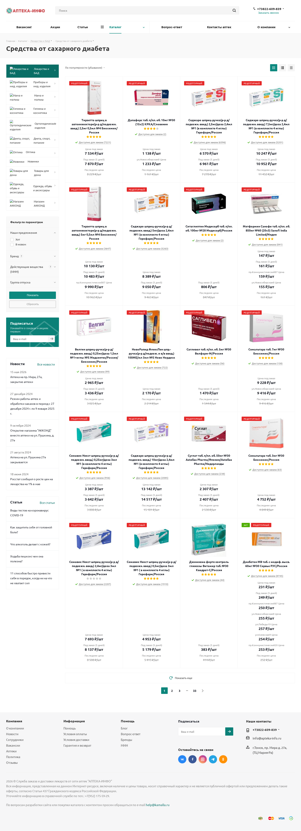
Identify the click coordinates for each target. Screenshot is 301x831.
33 (194, 690)
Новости (12, 734)
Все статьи (47, 502)
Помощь (69, 728)
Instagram (203, 759)
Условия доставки (76, 740)
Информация (74, 721)
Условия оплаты (75, 734)
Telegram (213, 759)
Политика (13, 757)
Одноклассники (223, 759)
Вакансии (13, 745)
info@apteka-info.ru (267, 738)
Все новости (46, 364)
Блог (124, 728)
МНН (124, 745)
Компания (14, 721)
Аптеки (11, 751)
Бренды (126, 740)
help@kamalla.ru (158, 805)
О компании (15, 728)
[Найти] (234, 10)
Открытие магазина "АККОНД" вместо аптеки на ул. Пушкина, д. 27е (32, 435)
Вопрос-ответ (130, 734)
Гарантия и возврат (77, 745)
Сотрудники (15, 740)
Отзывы (12, 762)
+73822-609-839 (269, 9)
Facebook (192, 759)
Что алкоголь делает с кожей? (30, 544)
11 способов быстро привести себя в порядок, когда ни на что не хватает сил (31, 578)
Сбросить (33, 304)
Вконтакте (182, 759)
